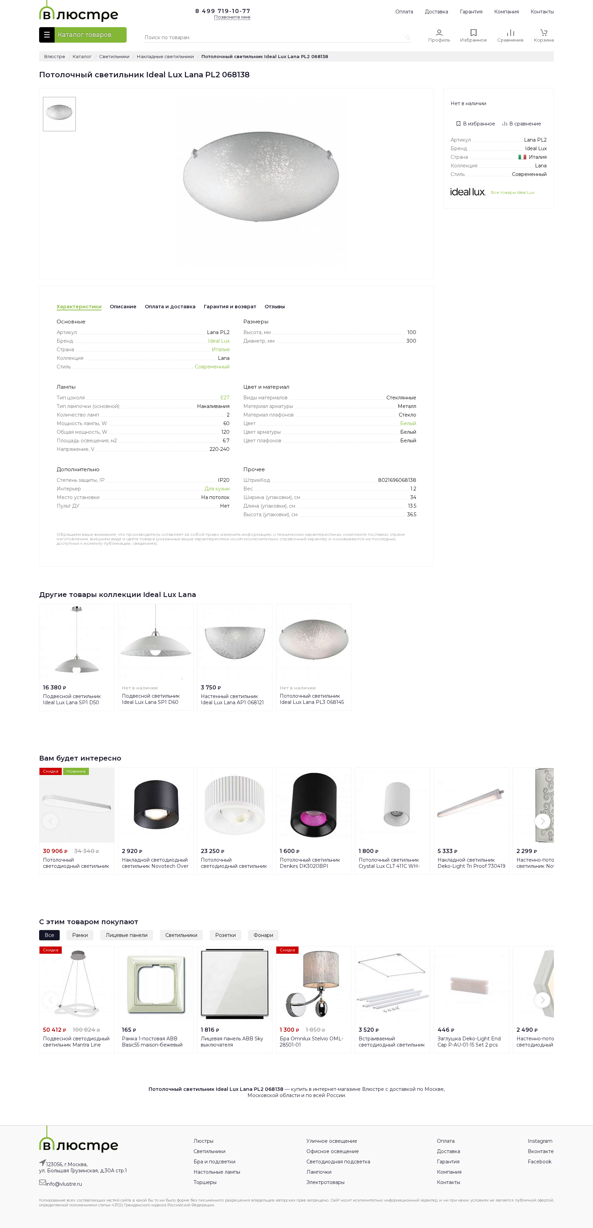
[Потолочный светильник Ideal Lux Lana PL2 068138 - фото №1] (59, 114)
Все (49, 935)
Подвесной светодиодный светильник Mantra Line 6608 (76, 1045)
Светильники (181, 935)
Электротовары (325, 1182)
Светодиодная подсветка (338, 1162)
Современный (212, 367)
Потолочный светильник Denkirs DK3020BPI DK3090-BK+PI (310, 866)
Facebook (539, 1162)
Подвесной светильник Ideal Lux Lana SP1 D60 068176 (151, 702)
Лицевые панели (127, 935)
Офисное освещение (332, 1151)
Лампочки (319, 1172)
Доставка (436, 12)
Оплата (404, 12)
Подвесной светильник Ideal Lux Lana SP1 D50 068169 (72, 702)
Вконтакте (541, 1151)
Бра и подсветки (214, 1162)
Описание (123, 306)
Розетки (225, 935)
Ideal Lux (219, 341)
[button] (50, 821)
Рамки (80, 935)
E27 (225, 398)
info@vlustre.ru (64, 1184)
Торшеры (205, 1182)
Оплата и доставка (170, 306)
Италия (221, 349)
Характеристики (79, 306)
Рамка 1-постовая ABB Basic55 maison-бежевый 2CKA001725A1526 (152, 1045)
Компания (506, 12)
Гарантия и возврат (230, 306)
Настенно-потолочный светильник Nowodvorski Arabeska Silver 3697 (546, 866)
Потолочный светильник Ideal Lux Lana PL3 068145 (312, 699)
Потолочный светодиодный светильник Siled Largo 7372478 (76, 866)
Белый (408, 423)
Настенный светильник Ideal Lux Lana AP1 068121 (232, 699)
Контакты (542, 12)
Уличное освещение (331, 1141)
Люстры (203, 1141)
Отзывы (275, 306)
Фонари (263, 935)
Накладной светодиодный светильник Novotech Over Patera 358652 (155, 866)
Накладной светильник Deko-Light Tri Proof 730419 (471, 863)
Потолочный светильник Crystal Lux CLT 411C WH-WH (389, 866)
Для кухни (217, 489)
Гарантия (471, 12)
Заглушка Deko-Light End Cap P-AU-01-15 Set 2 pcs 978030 (469, 1045)
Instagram (540, 1141)
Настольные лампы (217, 1172)
